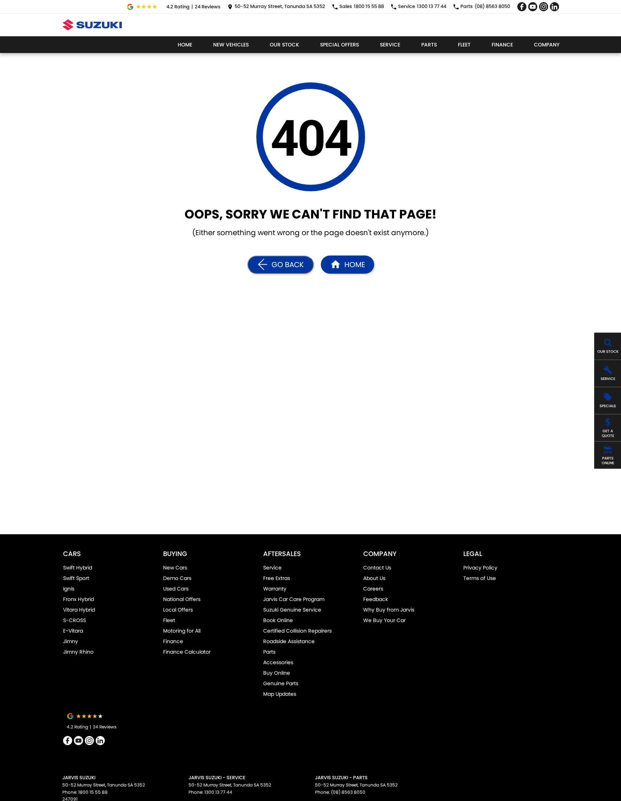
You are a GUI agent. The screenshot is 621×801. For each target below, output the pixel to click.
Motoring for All (181, 630)
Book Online (278, 620)
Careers (373, 588)
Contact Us (377, 567)
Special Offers (339, 44)
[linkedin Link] (554, 6)
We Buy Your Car (384, 620)
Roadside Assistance (289, 641)
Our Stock (284, 44)
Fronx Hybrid (78, 599)
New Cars (175, 567)
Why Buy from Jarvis (388, 609)
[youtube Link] (532, 6)
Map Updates (279, 694)
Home (185, 44)
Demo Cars (177, 578)
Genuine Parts (280, 683)
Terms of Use (479, 578)
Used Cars (176, 588)
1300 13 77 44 (218, 792)
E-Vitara (73, 630)
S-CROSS (74, 620)
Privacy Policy (480, 567)
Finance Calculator (187, 651)
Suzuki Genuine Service (292, 609)
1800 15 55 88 (93, 792)
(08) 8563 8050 (348, 792)
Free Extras (276, 578)
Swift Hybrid (77, 567)
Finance (502, 44)
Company (546, 44)
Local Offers (178, 609)
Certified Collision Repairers (297, 630)
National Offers (181, 599)
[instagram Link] (543, 6)
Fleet (464, 44)
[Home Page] (92, 24)
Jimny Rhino (78, 651)
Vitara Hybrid (79, 609)
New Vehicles (231, 44)
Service (390, 44)
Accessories (278, 662)
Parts (429, 44)
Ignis (68, 588)
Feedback (375, 599)
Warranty (274, 588)
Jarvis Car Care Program (293, 599)
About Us (374, 578)
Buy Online (276, 673)
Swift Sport (76, 578)
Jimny (70, 641)
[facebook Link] (521, 6)
